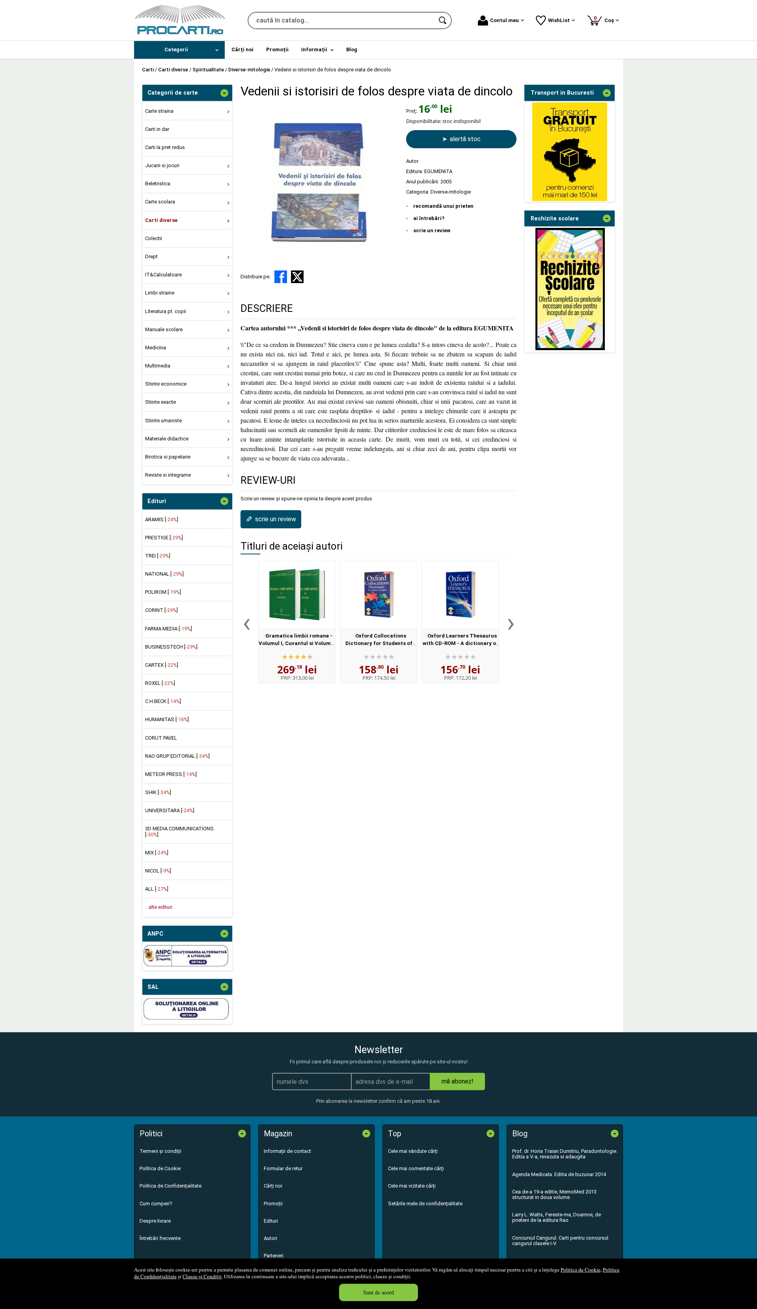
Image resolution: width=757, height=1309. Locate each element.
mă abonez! (458, 1081)
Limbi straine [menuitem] (159, 293)
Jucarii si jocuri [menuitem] (162, 165)
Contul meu (504, 20)
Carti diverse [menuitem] (161, 220)
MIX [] (156, 853)
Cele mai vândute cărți (413, 1151)
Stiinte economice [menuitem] (165, 384)
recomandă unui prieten (443, 206)
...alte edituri (158, 907)
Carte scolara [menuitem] (160, 202)
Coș (605, 19)
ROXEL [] (160, 683)
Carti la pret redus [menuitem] (165, 147)
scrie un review (432, 230)
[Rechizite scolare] (570, 348)
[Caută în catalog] (443, 20)
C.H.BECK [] (163, 701)
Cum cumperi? (156, 1203)
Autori (270, 1238)
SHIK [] (158, 792)
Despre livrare (155, 1221)
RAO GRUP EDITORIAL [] (177, 756)
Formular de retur (283, 1168)
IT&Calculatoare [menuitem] (163, 275)
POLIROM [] (163, 592)
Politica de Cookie (580, 1269)
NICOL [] (158, 871)
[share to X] (297, 276)
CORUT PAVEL (161, 738)
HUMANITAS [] (167, 719)
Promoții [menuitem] (277, 49)
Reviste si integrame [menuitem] (168, 475)
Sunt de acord (378, 1292)
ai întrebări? (428, 218)
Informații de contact (287, 1151)
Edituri (271, 1221)
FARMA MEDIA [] (168, 629)
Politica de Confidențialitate (170, 1186)
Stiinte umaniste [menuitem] (163, 420)
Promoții (273, 1203)
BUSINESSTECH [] (171, 647)
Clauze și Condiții (202, 1276)
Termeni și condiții (160, 1151)
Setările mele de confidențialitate (425, 1203)
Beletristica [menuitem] (157, 183)
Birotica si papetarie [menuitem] (167, 457)
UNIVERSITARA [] (169, 810)
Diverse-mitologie (451, 192)
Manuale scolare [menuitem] (164, 329)
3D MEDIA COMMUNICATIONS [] (179, 831)
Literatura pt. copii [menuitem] (165, 311)
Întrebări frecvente (160, 1238)
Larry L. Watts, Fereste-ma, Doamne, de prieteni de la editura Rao (556, 1217)
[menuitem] (179, 50)
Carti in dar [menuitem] (157, 129)
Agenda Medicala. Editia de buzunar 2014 (559, 1174)
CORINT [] (161, 610)
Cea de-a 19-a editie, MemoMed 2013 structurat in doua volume (554, 1194)
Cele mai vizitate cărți (412, 1186)
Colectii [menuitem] (153, 238)
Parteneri (273, 1256)
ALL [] (156, 889)
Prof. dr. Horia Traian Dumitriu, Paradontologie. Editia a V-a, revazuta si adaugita (564, 1154)
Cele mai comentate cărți (416, 1168)
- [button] (224, 93)
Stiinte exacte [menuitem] (160, 402)
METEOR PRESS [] (171, 774)
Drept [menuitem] (151, 256)
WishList (559, 20)
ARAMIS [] (161, 519)
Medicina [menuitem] (155, 348)
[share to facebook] (280, 276)
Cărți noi (273, 1186)
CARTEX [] (161, 665)
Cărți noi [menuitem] (242, 49)
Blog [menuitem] (351, 49)
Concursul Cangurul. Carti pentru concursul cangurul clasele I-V (560, 1240)
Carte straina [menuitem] (159, 111)
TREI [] (157, 556)
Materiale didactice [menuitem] (166, 439)
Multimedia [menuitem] (157, 366)
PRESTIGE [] (164, 538)
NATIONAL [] (164, 574)
